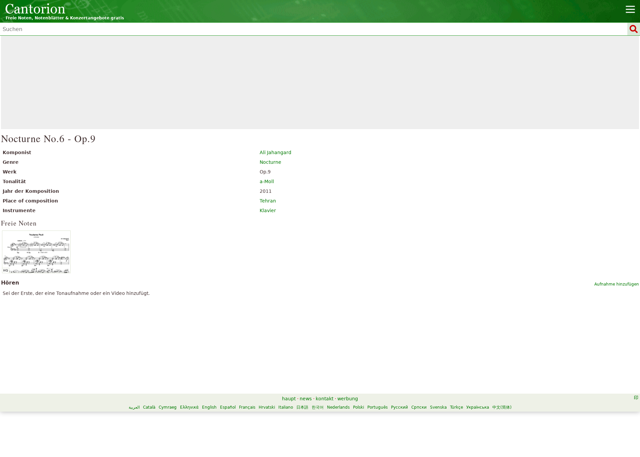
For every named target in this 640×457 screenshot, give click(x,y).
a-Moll (267, 181)
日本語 (302, 407)
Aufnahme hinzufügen (616, 284)
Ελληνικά (189, 407)
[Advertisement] (320, 82)
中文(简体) (502, 407)
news (306, 398)
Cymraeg (168, 407)
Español (228, 407)
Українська (477, 407)
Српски (419, 407)
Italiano (285, 407)
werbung (347, 398)
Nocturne (270, 162)
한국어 (318, 407)
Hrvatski (267, 407)
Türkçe (456, 407)
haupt (289, 398)
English (209, 407)
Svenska (438, 407)
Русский (399, 407)
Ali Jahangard (275, 152)
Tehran (268, 200)
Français (247, 407)
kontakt (324, 398)
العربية (134, 407)
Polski (358, 407)
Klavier (268, 210)
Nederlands (338, 407)
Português (377, 407)
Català (149, 407)
